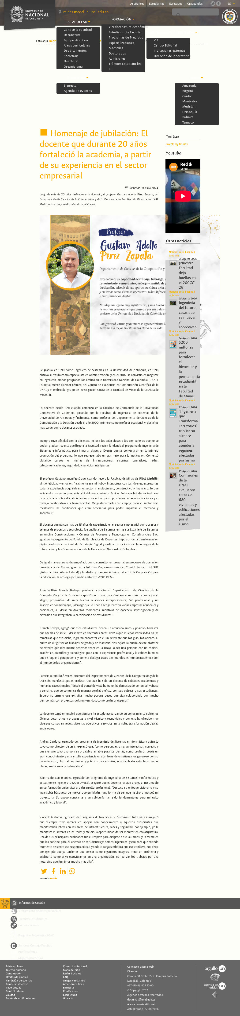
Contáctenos (70, 991)
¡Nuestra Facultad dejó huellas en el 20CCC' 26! (187, 275)
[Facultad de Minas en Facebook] (218, 3)
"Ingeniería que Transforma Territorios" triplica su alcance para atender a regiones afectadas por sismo (188, 436)
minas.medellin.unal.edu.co (86, 12)
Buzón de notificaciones (20, 998)
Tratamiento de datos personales (40, 911)
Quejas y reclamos (74, 980)
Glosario (68, 998)
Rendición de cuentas (19, 980)
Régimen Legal (14, 966)
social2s (53, 878)
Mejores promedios (30, 958)
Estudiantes (156, 4)
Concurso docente (17, 984)
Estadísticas (70, 995)
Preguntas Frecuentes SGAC (36, 935)
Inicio (52, 41)
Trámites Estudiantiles (32, 919)
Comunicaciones (28, 925)
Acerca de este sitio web (141, 1004)
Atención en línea (73, 984)
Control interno (15, 991)
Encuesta (68, 987)
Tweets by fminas (176, 144)
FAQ (65, 977)
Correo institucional (75, 966)
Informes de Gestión (32, 903)
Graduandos (195, 4)
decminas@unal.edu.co (141, 999)
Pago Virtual (13, 987)
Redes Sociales (72, 973)
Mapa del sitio (71, 970)
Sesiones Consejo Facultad (35, 945)
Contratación (14, 973)
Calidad (10, 995)
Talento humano (16, 970)
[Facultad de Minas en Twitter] (212, 3)
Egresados (175, 4)
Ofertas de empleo (17, 977)
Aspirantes (137, 4)
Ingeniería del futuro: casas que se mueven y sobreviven (188, 315)
